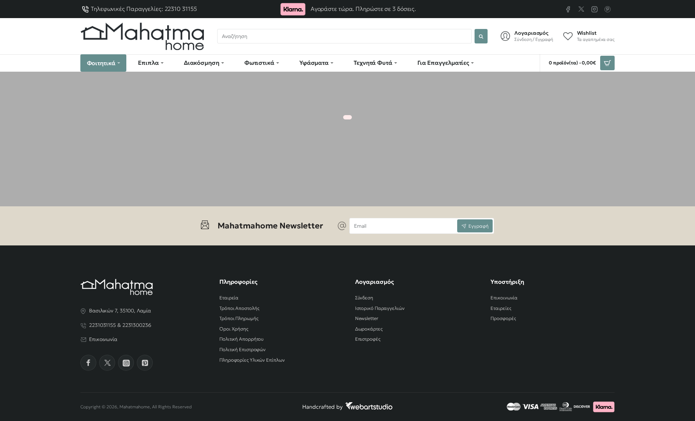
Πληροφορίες (238, 281)
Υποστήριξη (507, 281)
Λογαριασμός (374, 281)
